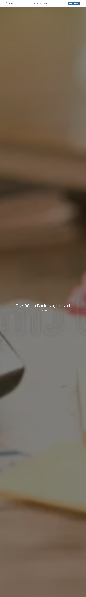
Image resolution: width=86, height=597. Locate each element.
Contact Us (45, 3)
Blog (41, 3)
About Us (34, 3)
